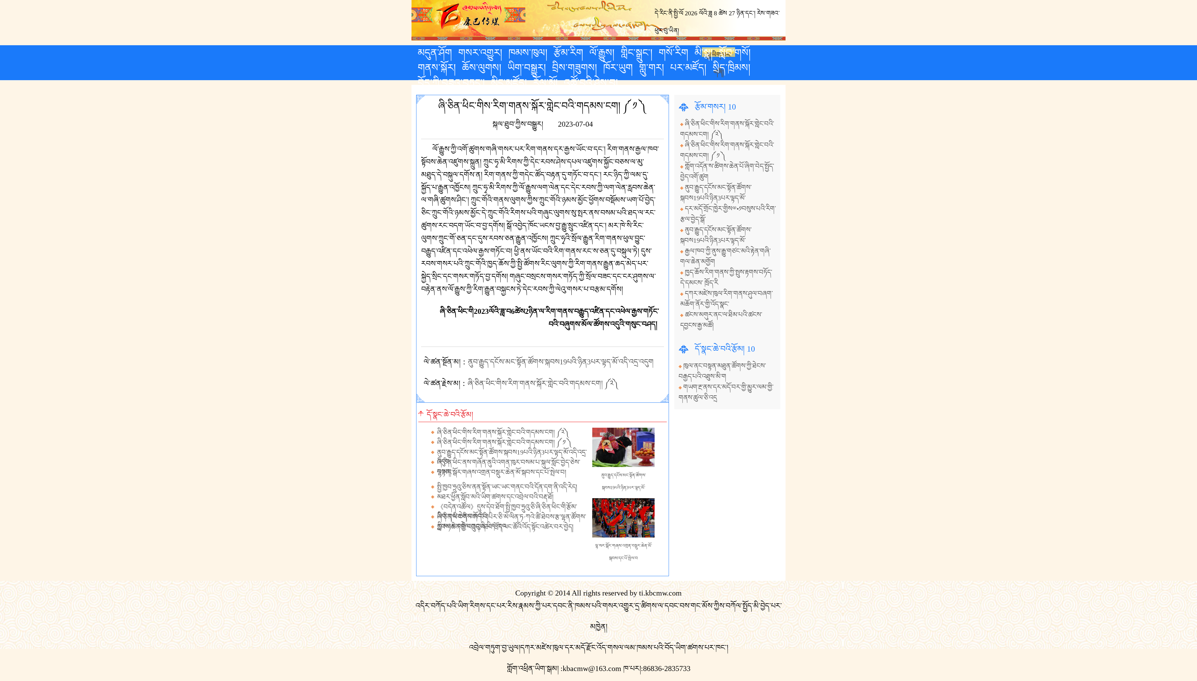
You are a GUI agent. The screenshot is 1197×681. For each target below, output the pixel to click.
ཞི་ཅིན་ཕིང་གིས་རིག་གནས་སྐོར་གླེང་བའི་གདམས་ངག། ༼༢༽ (543, 383)
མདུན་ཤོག (435, 52)
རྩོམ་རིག (568, 52)
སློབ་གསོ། (735, 52)
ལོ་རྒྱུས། (601, 52)
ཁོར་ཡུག (618, 67)
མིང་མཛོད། (509, 82)
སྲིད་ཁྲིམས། (731, 67)
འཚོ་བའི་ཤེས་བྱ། (591, 82)
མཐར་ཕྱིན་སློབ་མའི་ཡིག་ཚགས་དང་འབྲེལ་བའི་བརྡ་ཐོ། (495, 497)
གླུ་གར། (651, 67)
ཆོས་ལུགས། (481, 67)
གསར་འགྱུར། (480, 52)
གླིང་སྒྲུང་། (636, 52)
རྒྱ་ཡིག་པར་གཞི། (718, 54)
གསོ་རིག (673, 52)
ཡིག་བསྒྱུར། (526, 67)
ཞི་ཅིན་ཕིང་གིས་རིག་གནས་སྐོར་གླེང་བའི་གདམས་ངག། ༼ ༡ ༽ (504, 442)
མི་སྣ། (704, 52)
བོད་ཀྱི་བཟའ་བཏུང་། (451, 82)
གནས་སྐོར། (437, 67)
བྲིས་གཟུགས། (574, 67)
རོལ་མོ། (545, 82)
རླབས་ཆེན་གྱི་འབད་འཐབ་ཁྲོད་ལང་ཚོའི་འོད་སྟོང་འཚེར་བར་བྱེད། (505, 527)
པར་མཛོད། (688, 67)
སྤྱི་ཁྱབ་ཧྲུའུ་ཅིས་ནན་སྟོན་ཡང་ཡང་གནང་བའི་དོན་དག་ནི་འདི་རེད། (507, 487)
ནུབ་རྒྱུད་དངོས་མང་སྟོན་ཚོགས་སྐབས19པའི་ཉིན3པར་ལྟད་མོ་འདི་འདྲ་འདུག (561, 362)
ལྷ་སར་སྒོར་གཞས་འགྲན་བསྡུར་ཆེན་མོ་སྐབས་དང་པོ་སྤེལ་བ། (501, 472)
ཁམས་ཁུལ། (527, 52)
